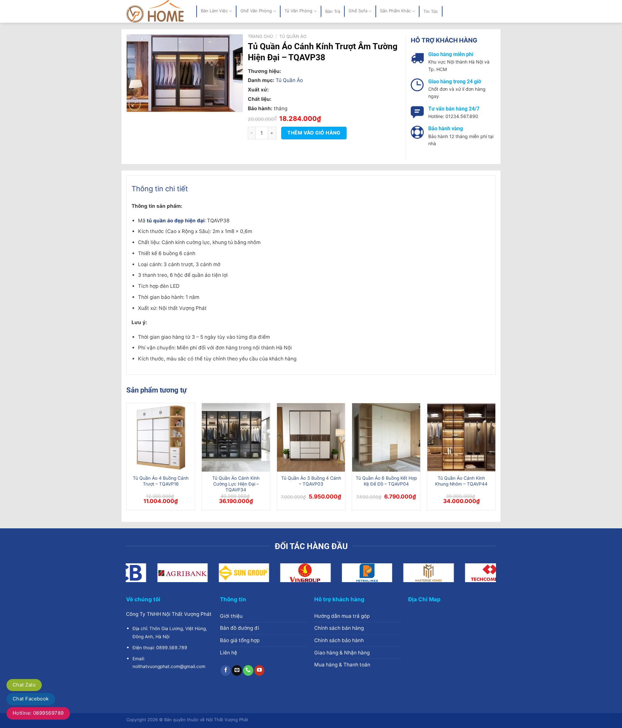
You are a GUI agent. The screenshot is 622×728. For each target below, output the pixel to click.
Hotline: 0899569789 (38, 713)
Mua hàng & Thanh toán (342, 665)
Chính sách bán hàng (339, 628)
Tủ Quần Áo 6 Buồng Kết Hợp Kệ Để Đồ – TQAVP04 (386, 481)
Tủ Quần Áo (292, 36)
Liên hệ (228, 653)
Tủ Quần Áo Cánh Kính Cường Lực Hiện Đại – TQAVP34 (235, 484)
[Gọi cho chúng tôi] (248, 670)
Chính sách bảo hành (339, 640)
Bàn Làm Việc (214, 11)
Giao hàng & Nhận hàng (342, 653)
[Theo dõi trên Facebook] (226, 670)
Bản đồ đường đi (239, 628)
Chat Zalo (24, 685)
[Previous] (127, 459)
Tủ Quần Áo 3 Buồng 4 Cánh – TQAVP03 (311, 481)
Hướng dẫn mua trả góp (342, 616)
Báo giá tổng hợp (239, 640)
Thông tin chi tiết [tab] (160, 188)
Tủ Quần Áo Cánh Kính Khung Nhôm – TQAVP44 (461, 481)
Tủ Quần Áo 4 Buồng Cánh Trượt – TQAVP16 (161, 481)
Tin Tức (430, 11)
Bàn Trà (332, 11)
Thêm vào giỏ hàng (313, 133)
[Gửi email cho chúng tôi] (237, 670)
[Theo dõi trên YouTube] (259, 670)
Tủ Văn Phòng (298, 11)
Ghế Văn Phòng (256, 11)
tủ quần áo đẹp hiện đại (175, 220)
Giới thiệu (231, 616)
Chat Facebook (31, 699)
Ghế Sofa (358, 11)
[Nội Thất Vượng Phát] (156, 11)
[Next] (495, 459)
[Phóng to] (135, 104)
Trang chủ (260, 36)
